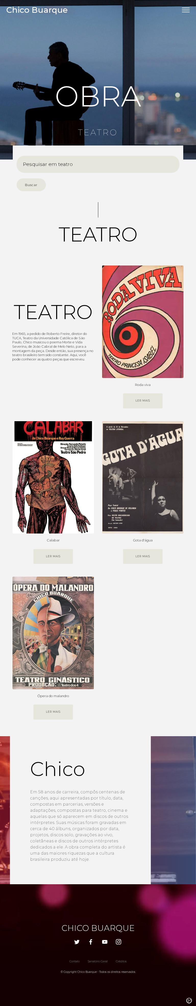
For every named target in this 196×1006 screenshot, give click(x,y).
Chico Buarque (37, 10)
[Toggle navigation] (186, 10)
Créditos (121, 961)
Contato (74, 961)
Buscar (31, 185)
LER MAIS (143, 400)
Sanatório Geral (98, 961)
